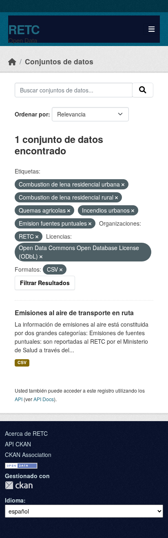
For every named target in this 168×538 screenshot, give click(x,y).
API (18, 398)
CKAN (19, 485)
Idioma (14, 500)
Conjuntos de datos (59, 61)
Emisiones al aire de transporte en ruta (74, 312)
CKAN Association (28, 454)
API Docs (43, 398)
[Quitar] (123, 184)
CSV (22, 362)
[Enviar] (142, 90)
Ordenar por (31, 114)
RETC (24, 29)
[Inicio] (12, 61)
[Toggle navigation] (151, 29)
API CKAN (18, 444)
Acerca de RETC (26, 433)
